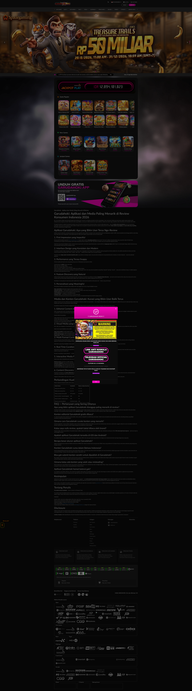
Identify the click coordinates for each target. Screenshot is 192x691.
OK (96, 381)
